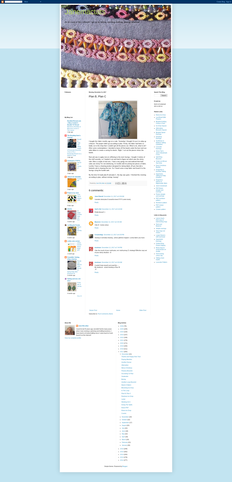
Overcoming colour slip (160, 254)
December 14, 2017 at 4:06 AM (112, 262)
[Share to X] (121, 183)
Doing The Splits (126, 405)
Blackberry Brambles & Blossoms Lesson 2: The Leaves (74, 128)
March (124, 439)
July (123, 428)
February (125, 442)
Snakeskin (124, 376)
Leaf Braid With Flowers (161, 118)
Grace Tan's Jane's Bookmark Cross (161, 152)
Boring (123, 379)
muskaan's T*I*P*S (73, 161)
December (125, 354)
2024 (122, 332)
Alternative (124, 365)
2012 (122, 460)
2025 (122, 329)
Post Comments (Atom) (105, 314)
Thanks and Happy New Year (131, 356)
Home (118, 310)
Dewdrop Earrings (159, 137)
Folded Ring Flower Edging (160, 244)
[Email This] (116, 183)
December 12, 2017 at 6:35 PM (114, 235)
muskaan (98, 247)
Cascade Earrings (159, 147)
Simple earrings (161, 228)
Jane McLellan (83, 326)
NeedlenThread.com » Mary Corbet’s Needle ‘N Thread (74, 123)
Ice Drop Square (161, 126)
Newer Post (93, 310)
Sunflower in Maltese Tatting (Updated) (161, 142)
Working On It (125, 402)
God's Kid (98, 209)
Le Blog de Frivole (73, 225)
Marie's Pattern (126, 385)
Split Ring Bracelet (159, 158)
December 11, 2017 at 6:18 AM (112, 209)
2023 (122, 335)
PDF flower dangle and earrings (159, 190)
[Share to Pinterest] (125, 183)
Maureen (98, 222)
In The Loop (125, 390)
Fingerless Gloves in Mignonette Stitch (161, 181)
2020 (122, 343)
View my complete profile (73, 338)
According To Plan (127, 373)
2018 (122, 349)
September (125, 422)
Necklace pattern (161, 203)
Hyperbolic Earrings (159, 240)
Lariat (123, 399)
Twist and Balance (159, 225)
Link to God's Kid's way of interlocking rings (161, 220)
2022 (122, 337)
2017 (122, 352)
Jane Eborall (99, 196)
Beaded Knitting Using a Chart (161, 122)
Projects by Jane (73, 193)
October (124, 420)
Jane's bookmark (161, 186)
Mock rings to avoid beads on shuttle (161, 249)
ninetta (69, 209)
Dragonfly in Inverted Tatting (161, 170)
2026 (122, 326)
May (123, 434)
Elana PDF (125, 408)
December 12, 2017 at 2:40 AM (111, 222)
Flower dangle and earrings (160, 195)
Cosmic (123, 413)
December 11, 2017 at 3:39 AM (114, 196)
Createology (99, 235)
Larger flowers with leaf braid (160, 236)
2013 (122, 457)
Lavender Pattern (161, 262)
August (124, 425)
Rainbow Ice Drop (127, 396)
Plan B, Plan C (126, 393)
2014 (122, 454)
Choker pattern (161, 209)
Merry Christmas (126, 368)
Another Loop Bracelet (128, 382)
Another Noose (126, 362)
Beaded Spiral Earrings (160, 133)
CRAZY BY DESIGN (74, 177)
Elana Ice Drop (161, 115)
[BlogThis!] (118, 183)
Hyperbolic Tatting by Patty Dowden (161, 175)
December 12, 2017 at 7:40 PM (112, 247)
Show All (79, 296)
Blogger (124, 466)
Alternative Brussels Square (161, 129)
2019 (122, 346)
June (123, 431)
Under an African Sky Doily (161, 162)
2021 (122, 340)
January (124, 445)
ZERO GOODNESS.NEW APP (79, 246)
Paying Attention (126, 359)
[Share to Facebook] (123, 183)
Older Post (142, 310)
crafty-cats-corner (73, 241)
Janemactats (85, 12)
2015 (122, 452)
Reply (96, 202)
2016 (122, 449)
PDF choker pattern (160, 206)
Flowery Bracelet (126, 371)
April (123, 437)
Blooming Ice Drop (127, 388)
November (125, 417)
